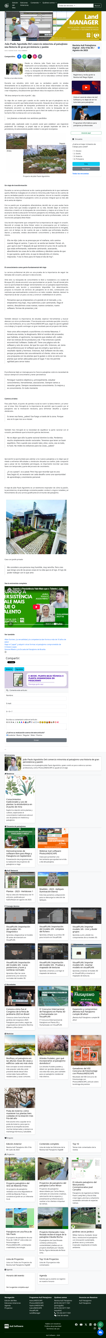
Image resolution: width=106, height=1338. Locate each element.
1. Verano (77, 151)
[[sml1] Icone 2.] (42, 722)
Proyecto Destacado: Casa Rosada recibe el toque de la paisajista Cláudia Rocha (52, 1234)
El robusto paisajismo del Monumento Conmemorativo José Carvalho (85, 1186)
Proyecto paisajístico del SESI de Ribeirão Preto (17, 1184)
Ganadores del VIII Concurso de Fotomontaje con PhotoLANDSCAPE (85, 1071)
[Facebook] (76, 1324)
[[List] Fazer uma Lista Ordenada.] (32, 722)
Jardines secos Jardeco (83, 1231)
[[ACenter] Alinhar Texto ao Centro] (9, 722)
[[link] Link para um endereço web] (25, 722)
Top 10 (76, 1143)
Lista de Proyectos (15, 1259)
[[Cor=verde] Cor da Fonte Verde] (19, 722)
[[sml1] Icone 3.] (45, 722)
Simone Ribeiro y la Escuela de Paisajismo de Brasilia (25, 649)
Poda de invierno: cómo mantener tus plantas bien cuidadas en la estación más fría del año (19, 1114)
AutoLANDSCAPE (35, 1300)
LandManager (34, 1313)
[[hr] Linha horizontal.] (38, 722)
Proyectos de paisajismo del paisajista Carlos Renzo (52, 1184)
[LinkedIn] (90, 1324)
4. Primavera (79, 159)
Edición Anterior (14, 1143)
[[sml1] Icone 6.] (51, 722)
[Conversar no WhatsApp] (100, 1324)
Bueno (19, 735)
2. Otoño (77, 153)
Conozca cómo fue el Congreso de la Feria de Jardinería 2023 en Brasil (17, 1011)
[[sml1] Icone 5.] (49, 722)
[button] (8, 26)
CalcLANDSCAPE (35, 1308)
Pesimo (39, 735)
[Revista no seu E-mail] (100, 1332)
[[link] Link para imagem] (28, 722)
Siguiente (19, 669)
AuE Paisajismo (85, 1303)
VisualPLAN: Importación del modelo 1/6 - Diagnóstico (18, 929)
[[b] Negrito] (13, 722)
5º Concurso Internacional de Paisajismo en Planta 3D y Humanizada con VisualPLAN (52, 1013)
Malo (33, 735)
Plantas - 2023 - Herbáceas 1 (19, 891)
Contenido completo (49, 1143)
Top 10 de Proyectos (49, 1259)
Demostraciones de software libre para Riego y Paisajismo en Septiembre (19, 853)
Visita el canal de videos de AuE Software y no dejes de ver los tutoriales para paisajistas (85, 99)
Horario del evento (15, 1275)
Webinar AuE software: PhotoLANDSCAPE (50, 852)
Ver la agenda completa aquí (17, 1287)
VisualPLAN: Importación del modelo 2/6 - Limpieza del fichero (51, 929)
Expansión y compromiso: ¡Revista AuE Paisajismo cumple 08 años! (85, 1011)
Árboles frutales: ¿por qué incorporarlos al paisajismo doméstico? (52, 1061)
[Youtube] (81, 1324)
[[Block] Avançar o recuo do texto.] (34, 722)
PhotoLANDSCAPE (36, 1303)
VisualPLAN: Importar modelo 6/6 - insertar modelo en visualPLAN (83, 965)
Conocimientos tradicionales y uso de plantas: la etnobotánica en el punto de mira (19, 803)
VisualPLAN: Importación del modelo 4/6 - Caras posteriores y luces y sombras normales (18, 966)
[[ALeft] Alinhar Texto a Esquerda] (7, 722)
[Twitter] (86, 1324)
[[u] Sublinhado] (17, 722)
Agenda (43, 1275)
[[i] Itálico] (15, 722)
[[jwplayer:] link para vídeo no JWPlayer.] (58, 722)
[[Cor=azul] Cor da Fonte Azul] (21, 722)
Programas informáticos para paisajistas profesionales (85, 124)
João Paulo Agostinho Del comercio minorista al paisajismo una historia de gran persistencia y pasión (61, 760)
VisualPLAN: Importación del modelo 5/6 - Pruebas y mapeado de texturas (52, 965)
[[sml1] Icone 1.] (40, 722)
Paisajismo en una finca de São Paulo (19, 1233)
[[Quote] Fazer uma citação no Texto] (30, 722)
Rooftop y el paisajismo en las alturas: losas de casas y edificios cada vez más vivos (19, 1061)
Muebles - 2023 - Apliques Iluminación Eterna (51, 890)
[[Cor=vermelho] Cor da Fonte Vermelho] (23, 722)
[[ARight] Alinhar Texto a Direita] (11, 722)
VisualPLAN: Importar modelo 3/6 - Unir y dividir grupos (85, 929)
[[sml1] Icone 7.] (53, 722)
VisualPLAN (33, 1310)
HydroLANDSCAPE (36, 1305)
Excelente (11, 735)
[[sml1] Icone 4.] (47, 722)
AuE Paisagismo (85, 1300)
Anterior (9, 669)
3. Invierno (78, 156)
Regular (26, 735)
